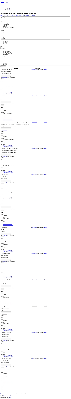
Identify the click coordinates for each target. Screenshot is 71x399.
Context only (5, 25)
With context (5, 42)
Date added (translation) (7, 52)
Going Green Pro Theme (7, 9)
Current (3, 31)
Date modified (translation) (7, 53)
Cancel (2, 78)
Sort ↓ (5, 15)
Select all (3, 38)
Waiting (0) (25, 15)
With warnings (5, 43)
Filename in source (6, 57)
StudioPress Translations (7, 395)
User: (1, 46)
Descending (5, 64)
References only (5, 26)
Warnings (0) (33, 15)
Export (1, 393)
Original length (5, 59)
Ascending (4, 63)
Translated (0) (12, 15)
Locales (4, 4)
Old (3, 37)
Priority (4, 56)
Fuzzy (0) (29, 15)
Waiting (3, 32)
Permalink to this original (7, 92)
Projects (1, 4)
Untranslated (4, 35)
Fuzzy (3, 33)
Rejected (4, 36)
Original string (5, 54)
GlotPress (4, 2)
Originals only (5, 23)
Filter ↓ (1, 15)
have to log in (34, 69)
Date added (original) (6, 51)
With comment (5, 41)
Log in (1, 5)
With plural (5, 44)
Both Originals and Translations (8, 27)
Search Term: (3, 17)
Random (4, 60)
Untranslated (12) (19, 15)
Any (3, 28)
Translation (5, 55)
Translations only (6, 24)
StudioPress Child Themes (7, 8)
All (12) (8, 15)
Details (45, 69)
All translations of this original (8, 93)
